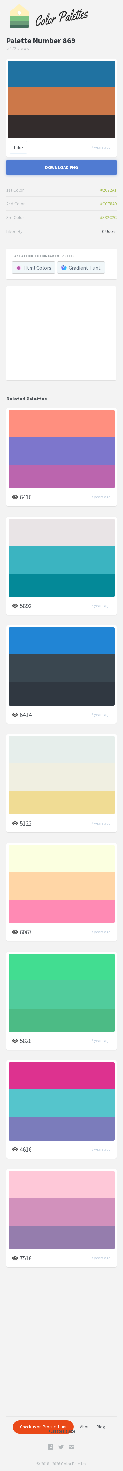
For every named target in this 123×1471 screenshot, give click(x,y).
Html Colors (37, 267)
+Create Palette (61, 1431)
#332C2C (108, 217)
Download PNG (61, 167)
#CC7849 (108, 204)
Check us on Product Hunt (43, 1427)
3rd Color (15, 217)
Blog (101, 1427)
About (85, 1427)
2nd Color (15, 204)
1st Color (15, 190)
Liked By (14, 231)
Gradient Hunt (85, 267)
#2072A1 (108, 190)
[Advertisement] (61, 333)
